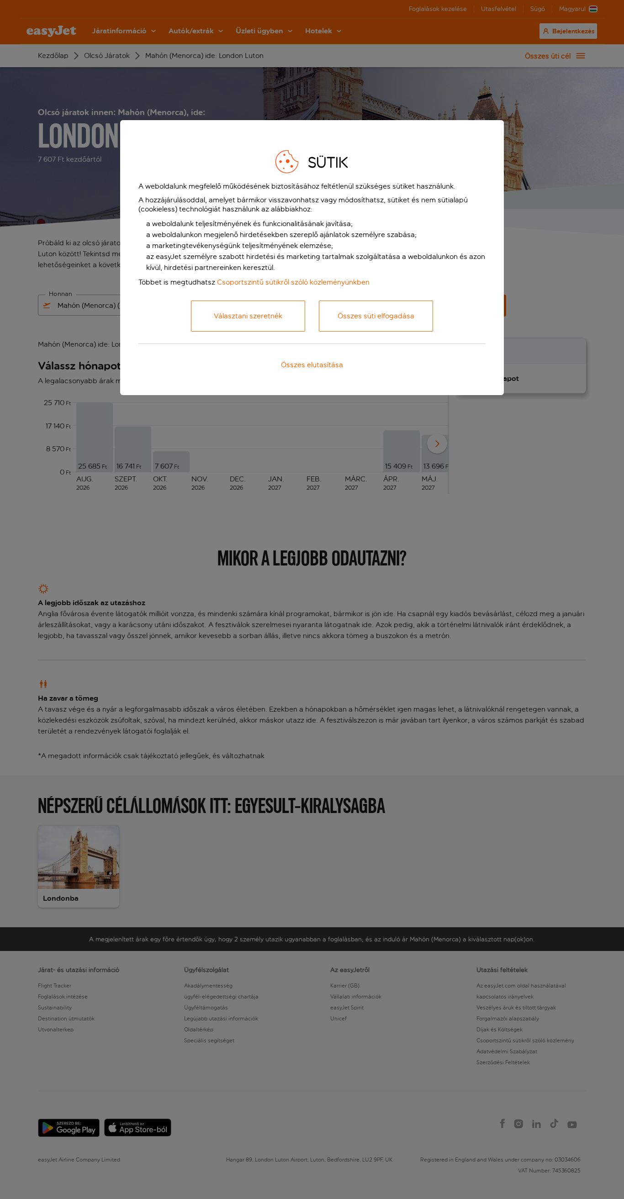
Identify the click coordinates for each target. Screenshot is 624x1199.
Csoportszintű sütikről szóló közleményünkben (293, 282)
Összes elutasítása (312, 364)
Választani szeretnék (248, 316)
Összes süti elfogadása (376, 316)
